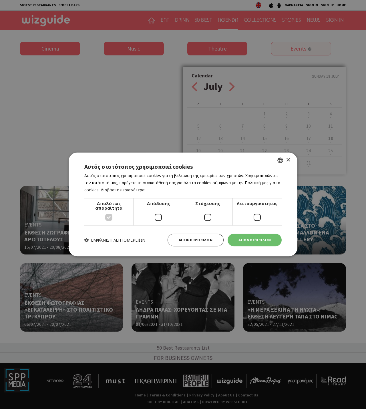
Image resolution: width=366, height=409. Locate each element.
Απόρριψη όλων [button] (195, 239)
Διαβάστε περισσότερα (123, 190)
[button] (114, 240)
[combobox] (280, 160)
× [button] (288, 160)
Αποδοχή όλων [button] (254, 239)
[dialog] (183, 204)
